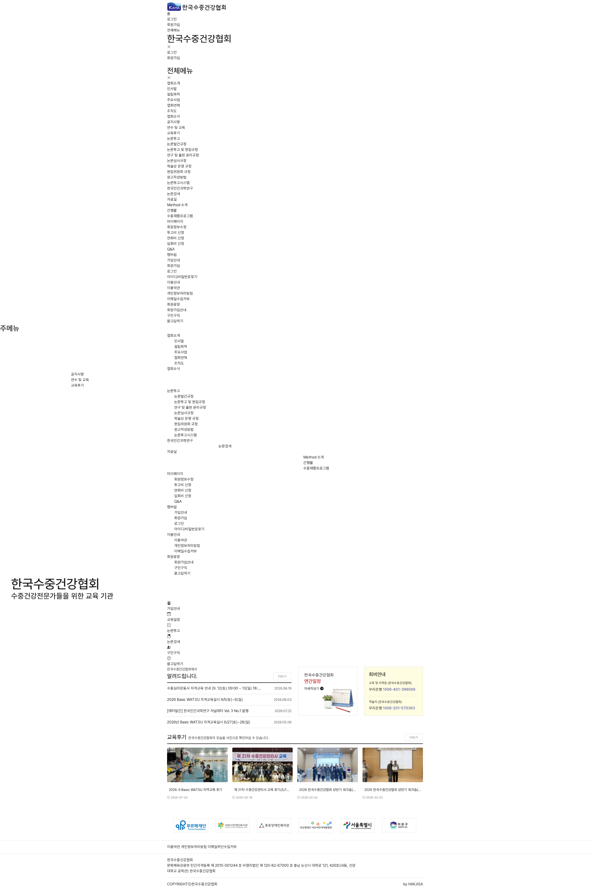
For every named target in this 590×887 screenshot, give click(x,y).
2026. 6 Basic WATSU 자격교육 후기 (195, 790)
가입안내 (173, 260)
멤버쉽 (172, 255)
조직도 (172, 111)
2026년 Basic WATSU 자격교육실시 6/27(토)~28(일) (208, 722)
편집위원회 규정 (179, 172)
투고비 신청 (175, 232)
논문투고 (173, 138)
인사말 (172, 89)
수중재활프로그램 (180, 216)
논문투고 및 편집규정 (182, 149)
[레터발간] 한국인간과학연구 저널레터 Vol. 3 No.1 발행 (207, 711)
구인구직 (173, 315)
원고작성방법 (176, 177)
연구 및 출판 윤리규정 (183, 155)
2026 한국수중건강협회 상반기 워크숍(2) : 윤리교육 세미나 (327, 790)
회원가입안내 (176, 310)
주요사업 (173, 100)
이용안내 (173, 282)
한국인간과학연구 (180, 188)
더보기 (282, 676)
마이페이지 (175, 221)
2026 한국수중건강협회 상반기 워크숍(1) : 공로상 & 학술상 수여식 (392, 790)
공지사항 (173, 122)
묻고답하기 (175, 321)
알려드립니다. (182, 676)
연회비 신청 (175, 238)
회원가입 (173, 25)
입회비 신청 (175, 243)
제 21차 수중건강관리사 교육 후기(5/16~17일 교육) (262, 790)
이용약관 (173, 288)
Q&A (170, 249)
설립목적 (173, 94)
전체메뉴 (173, 30)
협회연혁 (173, 105)
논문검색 (173, 194)
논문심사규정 (176, 161)
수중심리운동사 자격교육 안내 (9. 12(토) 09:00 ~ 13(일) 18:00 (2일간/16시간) (213, 688)
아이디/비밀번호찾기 (182, 277)
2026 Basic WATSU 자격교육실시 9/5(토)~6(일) (205, 699)
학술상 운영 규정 (179, 166)
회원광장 (173, 304)
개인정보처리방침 (180, 293)
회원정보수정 (176, 227)
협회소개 (173, 83)
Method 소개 (177, 205)
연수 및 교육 (176, 127)
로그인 (172, 19)
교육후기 (173, 133)
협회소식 (173, 116)
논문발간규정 (176, 144)
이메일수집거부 (178, 299)
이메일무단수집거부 (222, 847)
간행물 (172, 210)
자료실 (172, 199)
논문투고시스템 (178, 183)
